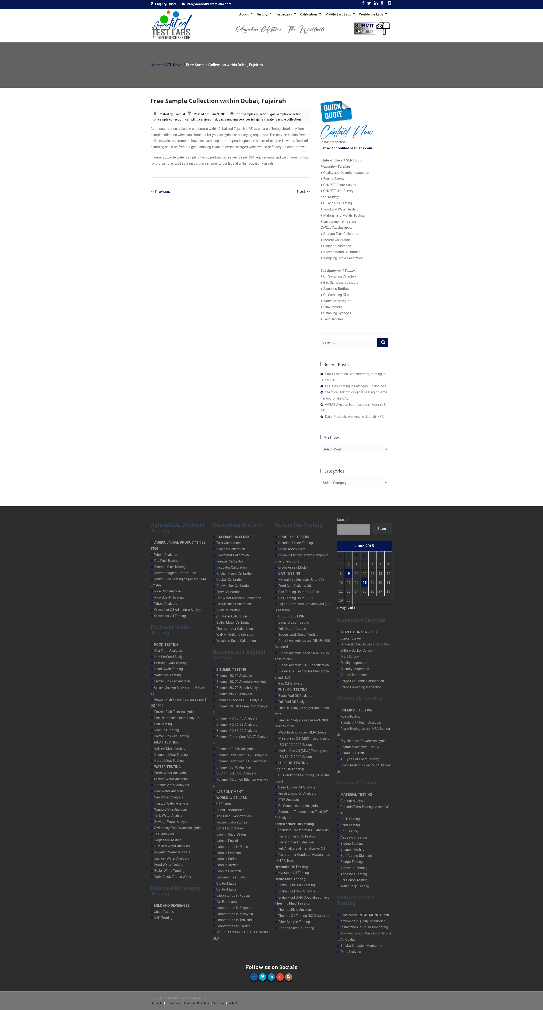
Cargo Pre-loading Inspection (362, 681)
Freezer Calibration (230, 561)
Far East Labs (226, 902)
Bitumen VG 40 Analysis (234, 767)
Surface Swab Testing (170, 663)
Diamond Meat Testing (171, 755)
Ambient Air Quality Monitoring (362, 921)
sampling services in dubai (204, 119)
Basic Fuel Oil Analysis (295, 696)
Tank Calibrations (229, 543)
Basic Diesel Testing (293, 622)
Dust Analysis (350, 952)
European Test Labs (231, 877)
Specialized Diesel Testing (298, 635)
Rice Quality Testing (169, 597)
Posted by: (166, 114)
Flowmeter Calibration (232, 555)
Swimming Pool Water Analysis (177, 828)
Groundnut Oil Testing (170, 616)
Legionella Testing (168, 840)
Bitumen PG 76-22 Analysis (236, 724)
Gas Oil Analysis (290, 684)
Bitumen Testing (352, 849)
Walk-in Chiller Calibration (235, 635)
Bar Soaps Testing (354, 880)
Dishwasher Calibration (233, 586)
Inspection (284, 14)
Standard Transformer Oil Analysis (303, 830)
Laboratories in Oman (232, 847)
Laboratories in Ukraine (233, 926)
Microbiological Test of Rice (175, 573)
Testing (262, 14)
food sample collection (252, 114)
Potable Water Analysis (171, 785)
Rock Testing (350, 819)
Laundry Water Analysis (171, 858)
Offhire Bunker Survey (356, 650)
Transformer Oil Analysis (296, 842)
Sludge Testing (351, 844)
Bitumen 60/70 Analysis (234, 694)
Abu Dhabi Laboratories (233, 816)
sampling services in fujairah (245, 119)
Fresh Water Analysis (170, 773)
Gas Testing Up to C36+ (295, 598)
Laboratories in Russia (233, 896)
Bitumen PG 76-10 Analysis (236, 718)
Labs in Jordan (227, 865)
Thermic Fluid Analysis (295, 910)
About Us (158, 1003)
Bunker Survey (351, 638)
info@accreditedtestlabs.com (208, 4)
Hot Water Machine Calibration (238, 598)
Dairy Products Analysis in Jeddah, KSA (354, 417)
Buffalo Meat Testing (169, 748)
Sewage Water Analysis (171, 822)
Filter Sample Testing (294, 922)
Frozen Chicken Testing (171, 736)
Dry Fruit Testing (166, 561)
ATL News (173, 65)
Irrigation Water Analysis (172, 852)
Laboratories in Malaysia (234, 914)
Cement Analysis (352, 801)
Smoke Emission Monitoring (361, 946)
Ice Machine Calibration (233, 604)
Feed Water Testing (168, 865)
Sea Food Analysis (168, 651)
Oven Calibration (228, 610)
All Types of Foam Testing (359, 759)
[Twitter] (369, 4)
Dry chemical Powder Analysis (363, 741)
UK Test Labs (226, 883)
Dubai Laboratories (230, 810)
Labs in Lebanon (228, 853)
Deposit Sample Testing (296, 928)
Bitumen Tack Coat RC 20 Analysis (241, 755)
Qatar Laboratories (230, 828)
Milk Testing (163, 918)
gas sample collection (285, 114)
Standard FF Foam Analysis (360, 723)
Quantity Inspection (354, 669)
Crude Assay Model (293, 567)
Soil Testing (349, 831)
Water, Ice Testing (167, 675)
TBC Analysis (164, 834)
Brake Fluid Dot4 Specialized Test (303, 897)
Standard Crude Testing (295, 543)
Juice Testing (164, 912)
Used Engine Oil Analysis (296, 787)
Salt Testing (163, 724)
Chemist (179, 114)
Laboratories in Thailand (234, 920)
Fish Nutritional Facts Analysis (176, 718)
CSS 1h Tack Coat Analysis (236, 773)
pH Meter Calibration (231, 616)
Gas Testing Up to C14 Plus (298, 592)
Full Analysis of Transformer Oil (301, 848)
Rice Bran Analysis (168, 591)
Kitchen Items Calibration (234, 573)
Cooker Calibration (230, 580)
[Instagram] (389, 4)
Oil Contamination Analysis (298, 806)
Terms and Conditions (197, 1003)
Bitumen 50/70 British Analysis (239, 688)
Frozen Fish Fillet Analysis (174, 712)
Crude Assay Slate (292, 549)
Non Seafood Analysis (170, 657)
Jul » (351, 608)
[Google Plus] (383, 4)
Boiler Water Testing (169, 871)
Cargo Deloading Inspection (361, 687)
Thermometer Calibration (234, 629)
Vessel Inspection (354, 675)
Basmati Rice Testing (170, 567)
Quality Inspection (353, 663)
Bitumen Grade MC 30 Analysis (239, 700)
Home (156, 65)
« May (341, 608)
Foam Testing (350, 716)
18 (365, 583)
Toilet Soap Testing (354, 886)
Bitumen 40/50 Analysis (234, 676)
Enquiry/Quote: (166, 4)
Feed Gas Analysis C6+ (295, 586)
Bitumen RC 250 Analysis (235, 749)
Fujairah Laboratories (231, 822)
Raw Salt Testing (166, 730)
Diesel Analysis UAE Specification (303, 665)
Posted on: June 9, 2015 (210, 114)
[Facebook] (363, 4)
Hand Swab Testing (168, 669)
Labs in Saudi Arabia (231, 834)
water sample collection (284, 119)
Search (342, 520)
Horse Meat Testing (169, 761)
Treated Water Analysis (171, 803)
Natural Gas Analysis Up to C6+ (301, 580)
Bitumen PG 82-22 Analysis (236, 731)
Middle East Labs (338, 14)
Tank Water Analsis (168, 816)
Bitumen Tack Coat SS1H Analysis (241, 761)
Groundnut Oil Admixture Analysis (178, 610)
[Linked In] (376, 4)
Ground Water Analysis (171, 779)
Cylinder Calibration (230, 549)
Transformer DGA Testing (297, 836)
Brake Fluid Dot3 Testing (296, 885)
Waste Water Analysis (170, 810)
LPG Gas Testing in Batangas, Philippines (355, 386)
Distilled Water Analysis (172, 846)
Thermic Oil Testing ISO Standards (303, 916)
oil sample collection (168, 119)
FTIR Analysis (288, 800)
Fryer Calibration (228, 592)
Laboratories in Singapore (235, 908)
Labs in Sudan (226, 859)
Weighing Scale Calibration (236, 641)
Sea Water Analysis (168, 797)
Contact (232, 1003)
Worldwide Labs (371, 14)
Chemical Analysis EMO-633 (361, 747)
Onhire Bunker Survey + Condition (365, 644)
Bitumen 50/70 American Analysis (241, 682)
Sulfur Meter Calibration (233, 622)
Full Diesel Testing (292, 629)
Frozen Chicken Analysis (172, 681)
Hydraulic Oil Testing (293, 873)
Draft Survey (349, 657)
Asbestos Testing (353, 837)
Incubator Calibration (231, 567)
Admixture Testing (353, 868)
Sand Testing (350, 825)
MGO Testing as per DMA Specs (302, 732)
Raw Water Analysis (169, 791)
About (244, 14)
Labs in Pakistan (228, 871)
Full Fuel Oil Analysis (293, 702)
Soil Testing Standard (356, 856)
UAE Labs (223, 804)
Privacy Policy (173, 1003)
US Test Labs (226, 889)
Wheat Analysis (165, 555)
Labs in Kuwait (227, 841)
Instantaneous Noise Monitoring (364, 927)
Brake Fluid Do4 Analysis (296, 891)
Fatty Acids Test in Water (172, 877)
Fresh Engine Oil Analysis (297, 793)
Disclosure (218, 1003)
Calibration (308, 14)
